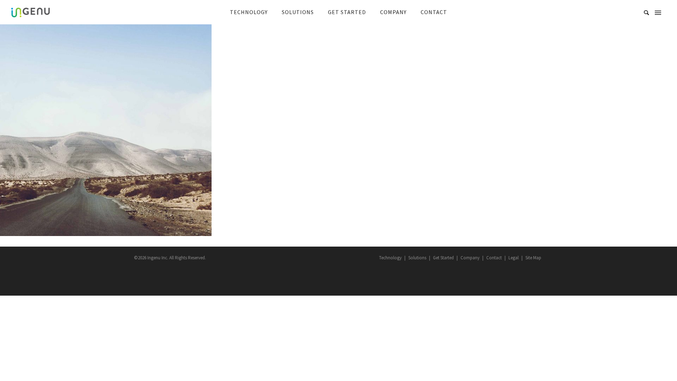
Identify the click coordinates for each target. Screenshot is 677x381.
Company (470, 258)
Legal (513, 258)
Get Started (443, 258)
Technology (390, 258)
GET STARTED (347, 12)
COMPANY (393, 12)
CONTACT (434, 12)
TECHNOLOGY (249, 12)
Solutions (417, 258)
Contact (494, 258)
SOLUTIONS (298, 12)
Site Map (533, 258)
